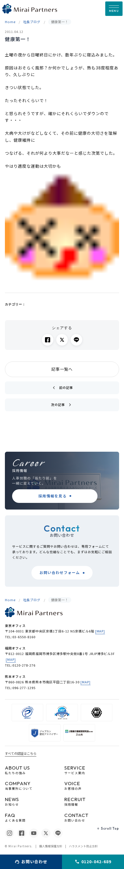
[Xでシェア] (62, 340)
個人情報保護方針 (50, 846)
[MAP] (100, 631)
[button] (114, 8)
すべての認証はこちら (20, 753)
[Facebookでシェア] (47, 340)
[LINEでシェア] (76, 340)
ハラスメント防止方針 (83, 846)
